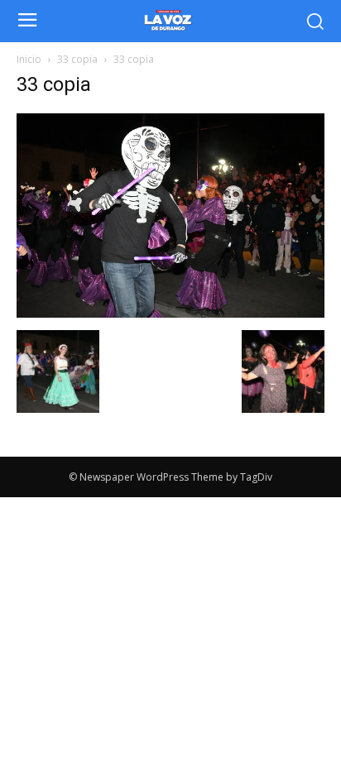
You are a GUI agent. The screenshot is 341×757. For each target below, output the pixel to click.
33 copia (77, 59)
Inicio (29, 59)
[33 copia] (170, 313)
